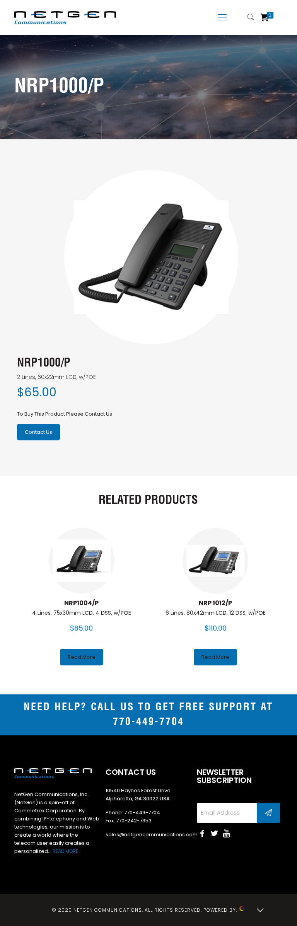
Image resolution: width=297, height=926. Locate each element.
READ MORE (65, 851)
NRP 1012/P (215, 603)
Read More (82, 657)
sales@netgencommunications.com (152, 834)
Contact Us (38, 432)
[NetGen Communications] (65, 17)
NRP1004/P (81, 603)
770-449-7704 (148, 722)
